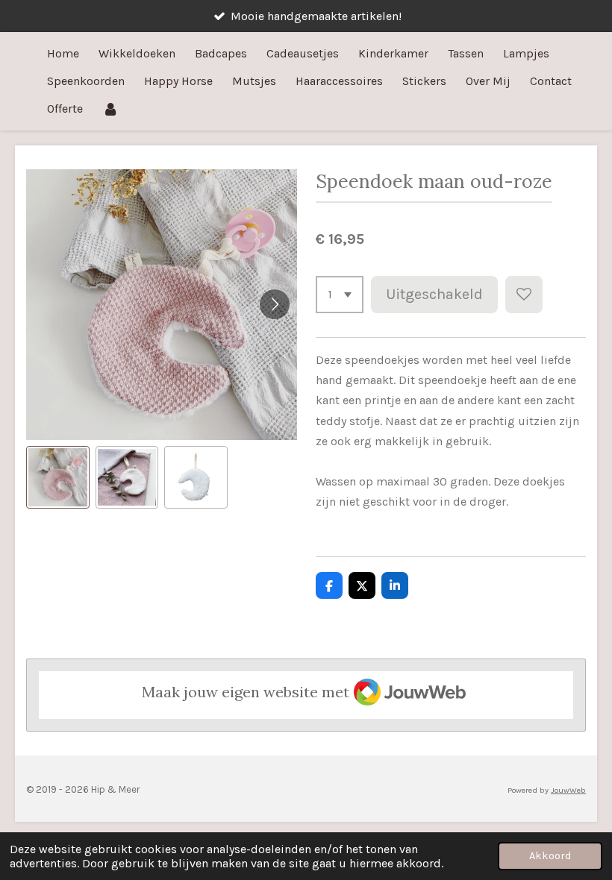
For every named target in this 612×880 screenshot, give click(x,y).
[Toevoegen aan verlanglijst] (524, 294)
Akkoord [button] (550, 855)
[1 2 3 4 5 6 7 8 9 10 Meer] (339, 294)
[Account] (110, 108)
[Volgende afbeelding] (275, 304)
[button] (58, 477)
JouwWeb (568, 790)
